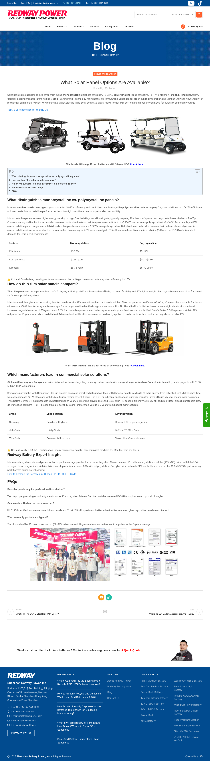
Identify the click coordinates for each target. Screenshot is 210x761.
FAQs (14, 191)
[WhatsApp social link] (109, 597)
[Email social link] (101, 597)
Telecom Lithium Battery (154, 698)
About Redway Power (119, 680)
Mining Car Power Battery (188, 704)
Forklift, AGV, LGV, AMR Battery (186, 697)
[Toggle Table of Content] (195, 172)
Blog (109, 692)
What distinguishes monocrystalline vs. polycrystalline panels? (46, 176)
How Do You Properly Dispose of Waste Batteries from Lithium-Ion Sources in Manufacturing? (79, 710)
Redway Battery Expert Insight (28, 187)
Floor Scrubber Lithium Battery (186, 712)
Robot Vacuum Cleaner (186, 719)
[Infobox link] (192, 26)
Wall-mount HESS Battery (188, 680)
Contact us (113, 698)
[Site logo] (37, 14)
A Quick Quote (130, 650)
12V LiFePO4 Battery (152, 703)
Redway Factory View (119, 686)
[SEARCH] (199, 15)
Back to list (105, 612)
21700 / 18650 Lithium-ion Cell (186, 739)
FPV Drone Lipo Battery (187, 725)
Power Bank (147, 715)
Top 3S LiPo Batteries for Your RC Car (27, 109)
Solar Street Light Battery (183, 688)
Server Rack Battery (109, 55)
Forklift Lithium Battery (153, 680)
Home (93, 55)
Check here (137, 365)
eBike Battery (148, 721)
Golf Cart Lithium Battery (154, 686)
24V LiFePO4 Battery (152, 709)
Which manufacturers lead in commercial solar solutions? (44, 183)
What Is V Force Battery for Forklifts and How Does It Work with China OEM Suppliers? (78, 726)
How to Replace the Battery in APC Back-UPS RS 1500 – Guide (41, 474)
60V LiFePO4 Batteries (186, 731)
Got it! (196, 5)
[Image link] (21, 675)
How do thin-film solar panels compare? (34, 180)
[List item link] (30, 707)
